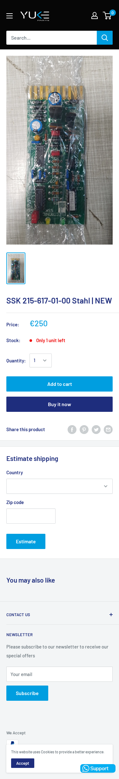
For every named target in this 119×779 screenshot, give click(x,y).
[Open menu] (9, 15)
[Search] (105, 38)
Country (14, 472)
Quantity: (16, 360)
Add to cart (59, 384)
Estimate (26, 541)
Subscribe (27, 693)
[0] (107, 15)
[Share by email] (108, 429)
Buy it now (59, 404)
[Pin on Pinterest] (84, 429)
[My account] (94, 15)
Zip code (15, 502)
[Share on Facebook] (72, 429)
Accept (22, 763)
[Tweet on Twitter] (96, 429)
